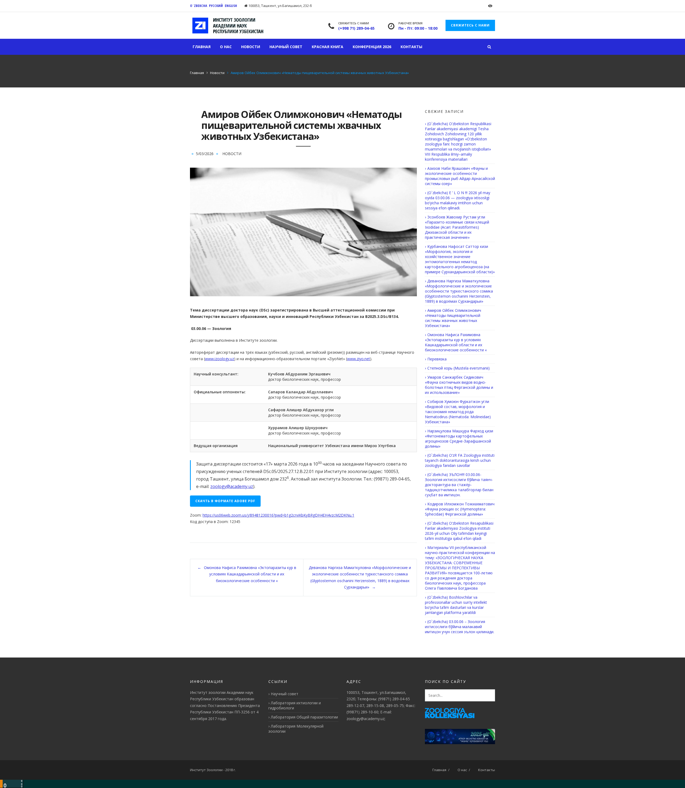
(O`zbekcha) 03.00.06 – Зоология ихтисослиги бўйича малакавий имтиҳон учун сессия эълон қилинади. (459, 626)
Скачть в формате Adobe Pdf (225, 501)
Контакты (411, 46)
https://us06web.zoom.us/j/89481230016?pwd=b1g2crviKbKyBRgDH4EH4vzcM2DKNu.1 (278, 515)
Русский (216, 5)
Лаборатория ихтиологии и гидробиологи (294, 705)
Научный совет (285, 46)
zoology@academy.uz (231, 486)
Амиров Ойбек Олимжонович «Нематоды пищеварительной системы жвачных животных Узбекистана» (453, 318)
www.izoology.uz (219, 358)
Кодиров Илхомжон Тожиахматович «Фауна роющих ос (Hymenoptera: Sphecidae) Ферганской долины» (459, 509)
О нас (226, 46)
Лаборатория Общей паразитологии (304, 717)
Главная (202, 46)
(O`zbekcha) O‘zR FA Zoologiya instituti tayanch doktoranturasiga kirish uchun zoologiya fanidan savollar (459, 460)
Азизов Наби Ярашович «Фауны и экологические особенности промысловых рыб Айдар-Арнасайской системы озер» (460, 176)
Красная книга (327, 46)
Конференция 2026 (372, 46)
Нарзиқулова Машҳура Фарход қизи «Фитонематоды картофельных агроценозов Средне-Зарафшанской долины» (459, 438)
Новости (250, 46)
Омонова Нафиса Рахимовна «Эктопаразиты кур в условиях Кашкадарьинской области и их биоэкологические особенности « (250, 574)
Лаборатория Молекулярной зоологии (296, 729)
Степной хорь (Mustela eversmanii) (458, 368)
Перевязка (437, 359)
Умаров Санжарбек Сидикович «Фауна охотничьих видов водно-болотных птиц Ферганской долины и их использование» (459, 385)
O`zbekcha (198, 5)
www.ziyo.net (358, 358)
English (231, 5)
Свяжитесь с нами (470, 25)
